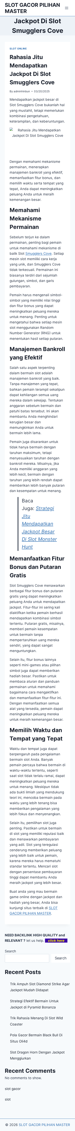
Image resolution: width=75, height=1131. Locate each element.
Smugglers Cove (38, 254)
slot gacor (13, 1089)
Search (10, 951)
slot (8, 1099)
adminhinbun (22, 91)
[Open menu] (66, 8)
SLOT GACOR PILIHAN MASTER (44, 1125)
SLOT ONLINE (18, 48)
